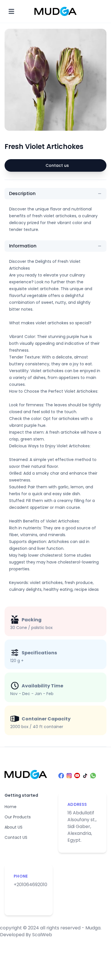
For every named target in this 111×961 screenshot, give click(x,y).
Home (11, 807)
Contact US (16, 837)
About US (13, 827)
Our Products (18, 817)
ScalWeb (42, 934)
